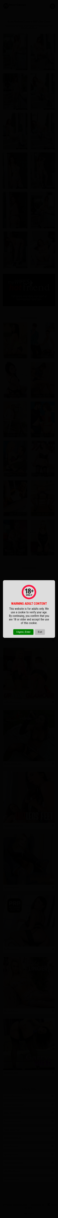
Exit (40, 632)
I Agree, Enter (23, 632)
